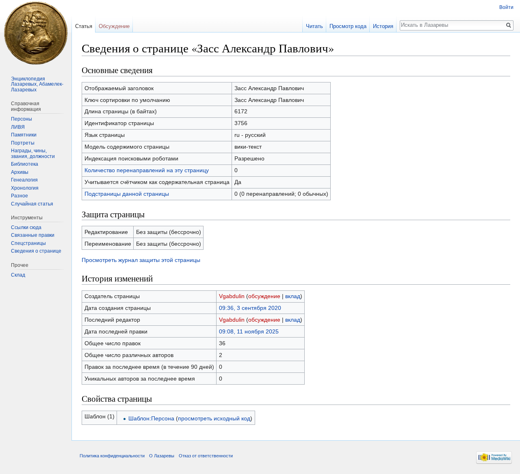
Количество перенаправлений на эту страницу (146, 170)
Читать (314, 26)
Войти (506, 7)
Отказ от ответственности (206, 455)
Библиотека (24, 164)
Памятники (24, 135)
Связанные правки (32, 235)
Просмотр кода (347, 26)
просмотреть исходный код (214, 418)
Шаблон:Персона (151, 418)
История (383, 26)
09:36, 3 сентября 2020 (250, 308)
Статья (83, 26)
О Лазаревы (161, 455)
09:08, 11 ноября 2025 (249, 331)
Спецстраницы (28, 243)
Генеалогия (24, 180)
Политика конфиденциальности (112, 455)
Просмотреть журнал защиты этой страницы (141, 260)
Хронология (25, 188)
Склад (18, 275)
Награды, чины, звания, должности (33, 153)
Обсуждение (114, 26)
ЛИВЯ (18, 127)
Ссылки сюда (26, 227)
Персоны (21, 119)
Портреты (23, 143)
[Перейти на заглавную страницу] (35, 32)
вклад (292, 296)
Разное (19, 196)
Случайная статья (32, 204)
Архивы (19, 172)
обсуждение (264, 296)
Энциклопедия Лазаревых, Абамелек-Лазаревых (37, 84)
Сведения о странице (36, 251)
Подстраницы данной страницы (126, 193)
